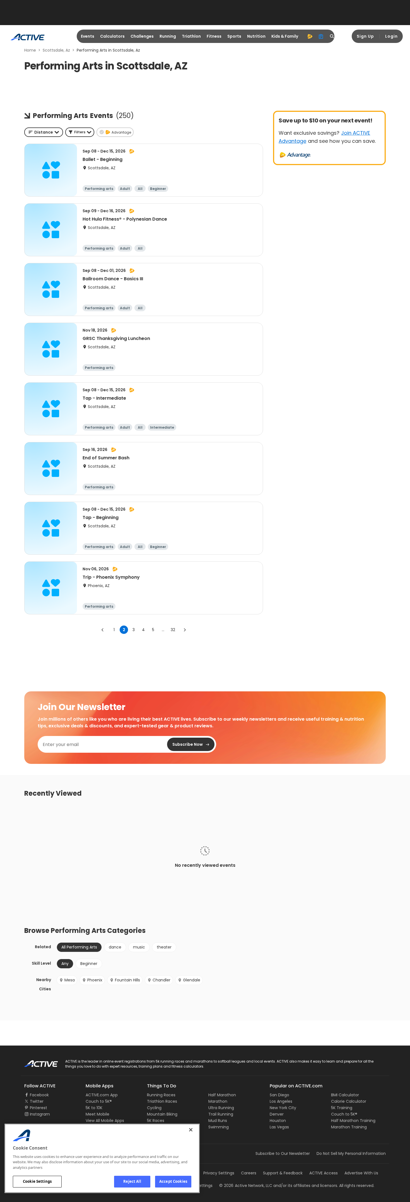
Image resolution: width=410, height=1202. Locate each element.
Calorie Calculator (348, 1101)
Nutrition (256, 36)
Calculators (112, 36)
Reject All (132, 1181)
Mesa (69, 980)
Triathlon (191, 36)
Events (87, 36)
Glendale (191, 980)
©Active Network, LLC (245, 1185)
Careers (248, 1173)
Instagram (40, 1114)
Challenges (142, 36)
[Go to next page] (184, 630)
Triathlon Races (162, 1101)
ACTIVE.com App (102, 1095)
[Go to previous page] (102, 630)
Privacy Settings (218, 1173)
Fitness (214, 36)
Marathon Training (349, 1127)
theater (164, 947)
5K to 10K (94, 1108)
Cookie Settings (37, 1181)
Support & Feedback (283, 1173)
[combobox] (43, 132)
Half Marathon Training (353, 1120)
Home (30, 50)
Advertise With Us (361, 1173)
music (139, 947)
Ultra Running (221, 1108)
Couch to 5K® (99, 1101)
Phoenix (94, 980)
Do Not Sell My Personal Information (351, 1153)
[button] (79, 132)
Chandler (161, 980)
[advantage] (310, 36)
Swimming (218, 1127)
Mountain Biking (162, 1114)
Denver (277, 1114)
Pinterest (38, 1108)
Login (391, 36)
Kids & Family (284, 36)
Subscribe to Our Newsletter (282, 1153)
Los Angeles (281, 1101)
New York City (283, 1108)
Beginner (88, 963)
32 (173, 630)
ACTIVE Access (323, 1173)
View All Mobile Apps (105, 1120)
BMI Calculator (345, 1095)
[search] (332, 36)
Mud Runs (217, 1120)
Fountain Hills (127, 980)
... (163, 630)
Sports (234, 36)
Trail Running (220, 1114)
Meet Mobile (97, 1114)
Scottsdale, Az (56, 50)
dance (115, 947)
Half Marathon (222, 1095)
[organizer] (321, 36)
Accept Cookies (173, 1181)
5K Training (341, 1108)
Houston (278, 1120)
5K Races (155, 1120)
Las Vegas (279, 1127)
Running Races (161, 1095)
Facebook (39, 1095)
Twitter (37, 1101)
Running (168, 36)
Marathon (217, 1101)
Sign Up (365, 36)
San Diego (279, 1095)
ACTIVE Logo (36, 1062)
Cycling (154, 1108)
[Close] (191, 1130)
